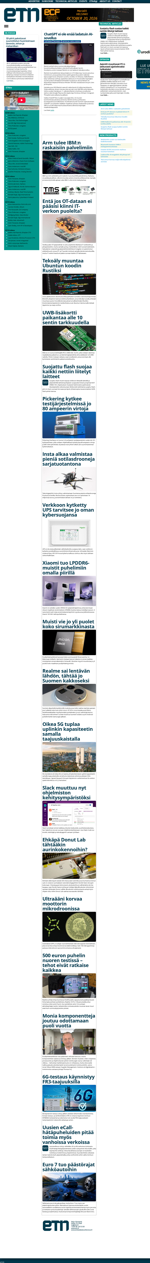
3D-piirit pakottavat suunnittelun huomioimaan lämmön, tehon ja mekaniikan (20, 42)
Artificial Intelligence (71, 41)
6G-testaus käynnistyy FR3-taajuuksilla (68, 1079)
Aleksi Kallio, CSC (14, 149)
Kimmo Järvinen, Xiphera (16, 184)
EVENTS (83, 1)
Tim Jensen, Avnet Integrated (18, 240)
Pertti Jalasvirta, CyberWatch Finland (20, 197)
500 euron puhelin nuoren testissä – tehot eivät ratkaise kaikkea (65, 962)
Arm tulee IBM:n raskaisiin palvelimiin (67, 145)
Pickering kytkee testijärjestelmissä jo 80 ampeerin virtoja (66, 403)
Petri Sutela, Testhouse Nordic (18, 138)
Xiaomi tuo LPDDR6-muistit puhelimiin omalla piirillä (65, 567)
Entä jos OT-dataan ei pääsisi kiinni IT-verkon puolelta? (67, 206)
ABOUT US (105, 1)
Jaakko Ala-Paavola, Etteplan (18, 115)
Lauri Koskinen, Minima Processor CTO (21, 238)
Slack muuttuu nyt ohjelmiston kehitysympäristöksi (66, 792)
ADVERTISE (34, 1)
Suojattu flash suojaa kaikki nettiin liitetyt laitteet (67, 371)
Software (48, 41)
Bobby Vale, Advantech (16, 220)
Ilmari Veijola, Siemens (16, 246)
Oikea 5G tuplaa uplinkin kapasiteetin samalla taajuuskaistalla (67, 731)
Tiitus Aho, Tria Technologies (18, 120)
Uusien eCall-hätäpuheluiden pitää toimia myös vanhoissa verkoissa (68, 1134)
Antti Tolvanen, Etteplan (16, 151)
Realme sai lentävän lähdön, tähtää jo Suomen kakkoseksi (66, 675)
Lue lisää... (10, 81)
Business (57, 41)
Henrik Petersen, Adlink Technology (20, 143)
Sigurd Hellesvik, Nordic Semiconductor (22, 187)
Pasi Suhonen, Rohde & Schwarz (19, 169)
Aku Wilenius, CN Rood (16, 118)
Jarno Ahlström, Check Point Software (21, 161)
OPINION (104, 59)
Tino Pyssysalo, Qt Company (18, 210)
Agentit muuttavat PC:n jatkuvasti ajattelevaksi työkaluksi (112, 66)
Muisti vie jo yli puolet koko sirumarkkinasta (68, 624)
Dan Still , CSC (13, 146)
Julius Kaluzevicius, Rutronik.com (19, 204)
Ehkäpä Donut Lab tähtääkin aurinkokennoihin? (64, 844)
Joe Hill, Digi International (17, 123)
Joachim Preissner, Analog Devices (20, 172)
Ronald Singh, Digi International (19, 195)
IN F (7, 33)
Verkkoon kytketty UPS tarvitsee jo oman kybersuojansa (68, 509)
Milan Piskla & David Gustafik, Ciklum (21, 158)
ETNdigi (93, 1)
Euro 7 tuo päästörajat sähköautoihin (68, 1167)
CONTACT (117, 1)
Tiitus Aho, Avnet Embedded (18, 164)
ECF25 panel (12, 128)
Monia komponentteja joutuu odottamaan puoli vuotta (68, 1020)
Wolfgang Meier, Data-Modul (18, 215)
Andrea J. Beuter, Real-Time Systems (20, 192)
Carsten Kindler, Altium (16, 207)
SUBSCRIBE (47, 1)
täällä (52, 110)
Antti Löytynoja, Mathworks (18, 243)
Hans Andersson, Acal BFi (17, 166)
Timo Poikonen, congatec (17, 126)
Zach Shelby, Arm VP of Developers (20, 226)
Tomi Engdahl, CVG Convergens (19, 141)
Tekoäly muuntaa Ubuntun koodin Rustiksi (62, 265)
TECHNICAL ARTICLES (66, 1)
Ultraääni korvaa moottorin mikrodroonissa (62, 903)
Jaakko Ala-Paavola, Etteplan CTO (19, 232)
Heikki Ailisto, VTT (14, 235)
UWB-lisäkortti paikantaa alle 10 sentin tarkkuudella (65, 317)
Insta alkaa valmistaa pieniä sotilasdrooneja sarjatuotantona (68, 459)
